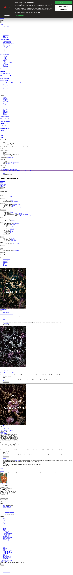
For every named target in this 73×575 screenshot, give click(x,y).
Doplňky (2, 20)
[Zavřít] (0, 257)
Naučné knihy (5, 64)
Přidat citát (2, 471)
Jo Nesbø (4, 100)
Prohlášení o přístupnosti (7, 552)
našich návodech (10, 148)
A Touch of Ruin (3, 367)
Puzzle (1, 137)
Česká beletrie (5, 34)
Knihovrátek (17, 460)
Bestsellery (5, 86)
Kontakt (4, 528)
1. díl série (7, 430)
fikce (10, 230)
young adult (13, 240)
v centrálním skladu (17, 204)
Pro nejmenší (5, 56)
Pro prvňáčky (5, 57)
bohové (11, 226)
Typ (1, 195)
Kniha (4, 319)
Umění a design (5, 50)
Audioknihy (5, 520)
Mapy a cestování (4, 78)
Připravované (5, 88)
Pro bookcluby (5, 558)
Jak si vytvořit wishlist (7, 535)
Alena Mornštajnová (6, 103)
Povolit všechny (63, 2)
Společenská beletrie (6, 30)
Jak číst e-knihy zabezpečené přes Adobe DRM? (9, 169)
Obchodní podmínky (6, 572)
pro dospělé (13, 239)
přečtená (11, 212)
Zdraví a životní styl (6, 47)
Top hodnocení (5, 262)
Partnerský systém (6, 549)
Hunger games (5, 111)
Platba (4, 530)
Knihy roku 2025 (6, 85)
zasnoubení (13, 233)
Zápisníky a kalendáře (5, 128)
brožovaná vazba (16, 250)
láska (10, 225)
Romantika (5, 29)
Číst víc (1, 447)
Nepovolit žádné (63, 9)
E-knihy (4, 519)
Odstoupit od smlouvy (7, 542)
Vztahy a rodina (5, 46)
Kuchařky (2, 71)
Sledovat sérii (2, 181)
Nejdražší (4, 264)
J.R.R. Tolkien (5, 99)
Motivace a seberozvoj (7, 41)
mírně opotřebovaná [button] (6, 459)
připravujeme (14, 206)
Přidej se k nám (5, 553)
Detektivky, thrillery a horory (8, 26)
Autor (2, 242)
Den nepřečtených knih (7, 556)
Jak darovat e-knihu (6, 534)
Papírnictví (3, 126)
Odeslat (2, 564)
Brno (4, 505)
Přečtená (4, 458)
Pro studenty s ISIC (6, 539)
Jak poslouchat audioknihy (7, 533)
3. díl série (7, 314)
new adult (13, 238)
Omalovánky (5, 65)
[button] (38, 321)
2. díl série (7, 372)
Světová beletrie (5, 35)
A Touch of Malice (3, 309)
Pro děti (1, 183)
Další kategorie (5, 37)
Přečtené (2, 18)
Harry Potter (5, 109)
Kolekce (4, 90)
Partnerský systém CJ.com (7, 550)
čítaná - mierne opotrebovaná (23, 214)
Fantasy (1, 186)
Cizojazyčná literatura (5, 80)
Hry (1, 19)
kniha (10, 196)
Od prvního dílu (5, 260)
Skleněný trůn (5, 114)
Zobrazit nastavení (62, 6)
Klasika (4, 31)
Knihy (4, 173)
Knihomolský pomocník (7, 557)
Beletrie (2, 24)
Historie (4, 44)
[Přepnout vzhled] (1, 22)
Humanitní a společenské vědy (8, 43)
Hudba (2, 130)
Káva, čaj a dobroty (5, 121)
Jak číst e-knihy (5, 532)
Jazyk (2, 217)
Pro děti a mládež (4, 54)
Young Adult (5, 59)
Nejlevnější (5, 265)
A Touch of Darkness (4, 425)
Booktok (4, 91)
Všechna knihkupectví (7, 506)
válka (10, 232)
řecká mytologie (16, 223)
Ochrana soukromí (6, 571)
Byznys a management (7, 42)
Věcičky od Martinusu (5, 118)
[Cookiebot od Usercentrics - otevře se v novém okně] (7, 15)
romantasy (13, 224)
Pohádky (4, 61)
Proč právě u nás (6, 531)
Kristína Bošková (3, 433)
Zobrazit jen (3, 198)
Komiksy (4, 28)
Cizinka (4, 113)
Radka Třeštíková (6, 101)
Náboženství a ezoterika (6, 75)
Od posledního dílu (6, 259)
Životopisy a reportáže (7, 45)
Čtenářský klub (5, 554)
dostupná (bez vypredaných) (22, 207)
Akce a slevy (5, 89)
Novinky (4, 87)
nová (10, 211)
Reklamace (5, 541)
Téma (2, 222)
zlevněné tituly (15, 201)
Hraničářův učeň (6, 112)
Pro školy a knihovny (6, 538)
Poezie (4, 36)
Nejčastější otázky (6, 536)
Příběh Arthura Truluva (4, 483)
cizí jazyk (12, 220)
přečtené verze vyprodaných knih (25, 215)
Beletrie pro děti (3, 184)
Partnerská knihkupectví (7, 507)
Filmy (1, 135)
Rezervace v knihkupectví (7, 537)
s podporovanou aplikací (14, 162)
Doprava (4, 529)
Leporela (4, 63)
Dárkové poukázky (4, 116)
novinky (11, 200)
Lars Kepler (5, 102)
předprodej (13, 205)
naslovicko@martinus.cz (9, 512)
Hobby (4, 49)
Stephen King (5, 97)
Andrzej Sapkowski (6, 104)
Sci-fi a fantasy (5, 27)
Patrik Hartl (5, 98)
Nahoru (1, 468)
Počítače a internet (6, 48)
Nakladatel (2, 245)
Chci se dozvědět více (19, 15)
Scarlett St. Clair (16, 243)
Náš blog (4, 547)
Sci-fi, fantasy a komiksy (7, 62)
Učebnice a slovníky (5, 73)
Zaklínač (4, 110)
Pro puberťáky (5, 58)
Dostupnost (3, 203)
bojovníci (12, 231)
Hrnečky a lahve (4, 123)
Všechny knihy (5, 84)
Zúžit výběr (3, 252)
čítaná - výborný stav (18, 213)
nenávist (12, 229)
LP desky (2, 133)
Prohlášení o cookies (6, 551)
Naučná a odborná (4, 39)
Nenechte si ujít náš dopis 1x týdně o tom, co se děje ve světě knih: (12, 562)
